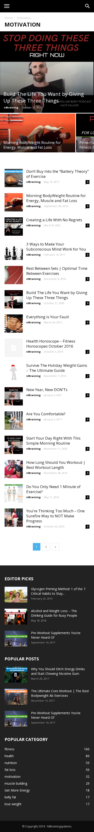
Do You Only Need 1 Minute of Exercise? (53, 489)
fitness (9, 749)
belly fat (10, 797)
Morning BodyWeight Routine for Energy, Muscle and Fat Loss (56, 198)
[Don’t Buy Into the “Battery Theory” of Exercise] (14, 178)
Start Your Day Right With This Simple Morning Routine (53, 440)
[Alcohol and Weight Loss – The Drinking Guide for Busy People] (16, 616)
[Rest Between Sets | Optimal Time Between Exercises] (14, 275)
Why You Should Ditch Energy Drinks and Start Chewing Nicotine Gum (58, 671)
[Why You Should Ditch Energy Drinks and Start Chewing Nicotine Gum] (16, 675)
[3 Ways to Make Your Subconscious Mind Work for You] (14, 251)
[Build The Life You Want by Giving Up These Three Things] (47, 72)
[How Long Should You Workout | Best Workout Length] (14, 469)
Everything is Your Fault (47, 316)
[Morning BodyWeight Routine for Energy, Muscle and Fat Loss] (37, 137)
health (9, 756)
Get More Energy (17, 790)
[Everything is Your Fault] (14, 323)
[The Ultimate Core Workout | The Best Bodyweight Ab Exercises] (16, 697)
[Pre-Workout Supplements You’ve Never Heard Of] (16, 638)
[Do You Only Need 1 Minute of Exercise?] (14, 493)
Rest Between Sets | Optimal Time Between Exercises (56, 271)
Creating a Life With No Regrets (54, 219)
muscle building (16, 783)
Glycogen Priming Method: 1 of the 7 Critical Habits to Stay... (58, 591)
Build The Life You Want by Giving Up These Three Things (56, 295)
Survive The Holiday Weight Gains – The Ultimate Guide (56, 368)
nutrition (11, 763)
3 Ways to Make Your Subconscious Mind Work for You (56, 246)
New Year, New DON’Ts (47, 389)
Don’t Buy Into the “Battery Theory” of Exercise (57, 174)
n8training (11, 107)
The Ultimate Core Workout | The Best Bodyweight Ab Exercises (60, 693)
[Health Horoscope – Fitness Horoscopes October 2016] (14, 348)
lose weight (13, 804)
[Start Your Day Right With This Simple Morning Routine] (14, 445)
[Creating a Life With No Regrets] (14, 226)
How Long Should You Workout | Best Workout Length (55, 465)
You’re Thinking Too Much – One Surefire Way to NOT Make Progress (55, 516)
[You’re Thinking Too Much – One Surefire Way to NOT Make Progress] (14, 517)
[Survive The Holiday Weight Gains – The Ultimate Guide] (14, 372)
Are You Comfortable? (45, 413)
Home (9, 18)
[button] (87, 6)
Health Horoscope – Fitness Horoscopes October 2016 (50, 343)
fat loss (10, 769)
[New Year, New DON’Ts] (14, 396)
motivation (13, 776)
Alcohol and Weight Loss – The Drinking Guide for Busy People (54, 613)
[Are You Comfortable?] (14, 420)
